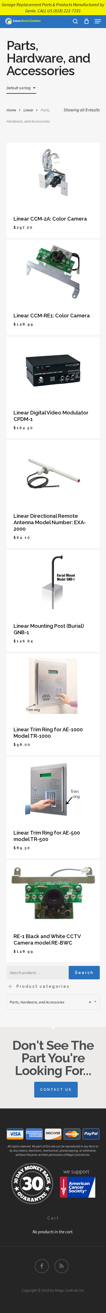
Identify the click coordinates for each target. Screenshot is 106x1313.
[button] (98, 21)
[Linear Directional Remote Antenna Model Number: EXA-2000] (53, 472)
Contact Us (56, 1090)
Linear (28, 110)
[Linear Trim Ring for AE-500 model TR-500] (53, 789)
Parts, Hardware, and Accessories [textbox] (50, 1002)
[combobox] (21, 88)
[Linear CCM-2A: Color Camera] (53, 175)
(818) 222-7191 (67, 10)
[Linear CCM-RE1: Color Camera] (53, 272)
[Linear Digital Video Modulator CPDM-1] (53, 369)
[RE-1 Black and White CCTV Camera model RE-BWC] (53, 893)
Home (11, 110)
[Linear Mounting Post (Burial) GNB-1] (53, 582)
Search (84, 972)
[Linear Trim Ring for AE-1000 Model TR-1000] (53, 686)
